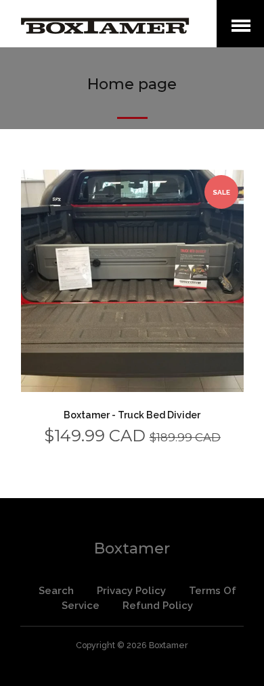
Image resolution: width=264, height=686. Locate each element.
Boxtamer (132, 548)
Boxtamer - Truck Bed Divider (132, 415)
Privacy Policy (131, 591)
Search (56, 591)
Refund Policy (158, 605)
